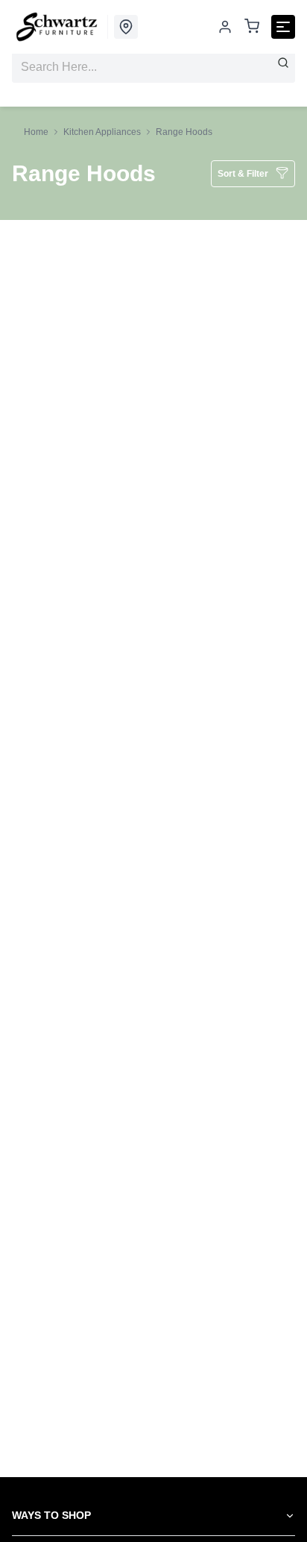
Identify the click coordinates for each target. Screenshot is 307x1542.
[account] (225, 26)
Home (36, 132)
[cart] (251, 27)
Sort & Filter (243, 174)
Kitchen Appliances (102, 132)
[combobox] (153, 67)
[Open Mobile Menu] (283, 27)
